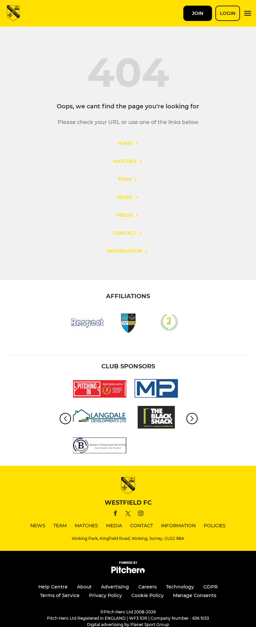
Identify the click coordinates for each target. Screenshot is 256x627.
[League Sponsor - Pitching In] (99, 390)
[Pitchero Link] (128, 571)
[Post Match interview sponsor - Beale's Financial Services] (99, 446)
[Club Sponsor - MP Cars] (156, 390)
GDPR (210, 587)
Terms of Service (60, 595)
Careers (147, 587)
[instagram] (140, 514)
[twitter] (128, 515)
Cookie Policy (147, 595)
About (84, 587)
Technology (180, 587)
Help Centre (53, 587)
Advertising (115, 587)
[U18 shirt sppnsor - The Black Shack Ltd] (156, 418)
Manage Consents (194, 595)
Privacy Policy (105, 595)
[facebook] (115, 514)
